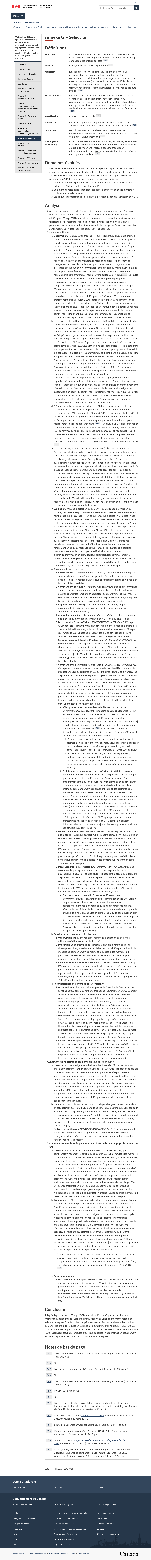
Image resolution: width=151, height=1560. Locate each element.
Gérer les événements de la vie (109, 1534)
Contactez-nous (19, 1487)
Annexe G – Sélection (26, 138)
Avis (73, 1553)
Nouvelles (58, 1487)
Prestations (17, 1534)
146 (111, 65)
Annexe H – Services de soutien (27, 144)
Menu (19, 15)
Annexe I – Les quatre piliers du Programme (27, 151)
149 (99, 115)
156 (98, 728)
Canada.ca (17, 22)
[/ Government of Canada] (32, 7)
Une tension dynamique (28, 74)
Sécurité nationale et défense (66, 1518)
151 (103, 136)
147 (81, 90)
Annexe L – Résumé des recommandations (27, 169)
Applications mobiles (37, 1553)
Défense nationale (31, 22)
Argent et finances (62, 1544)
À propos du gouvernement (108, 1504)
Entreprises (17, 1529)
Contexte (22, 64)
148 (73, 111)
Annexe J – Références (27, 158)
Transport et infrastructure (65, 1534)
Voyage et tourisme (20, 1523)
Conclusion (22, 84)
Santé (14, 1539)
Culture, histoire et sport (64, 1523)
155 (57, 444)
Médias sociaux (18, 1553)
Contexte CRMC (24, 69)
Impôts (15, 1544)
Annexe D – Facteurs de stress (27, 117)
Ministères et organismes (65, 1504)
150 (135, 125)
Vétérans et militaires (105, 1523)
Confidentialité (84, 1553)
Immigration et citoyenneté (23, 1518)
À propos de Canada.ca (58, 1553)
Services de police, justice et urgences (70, 1529)
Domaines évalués (25, 79)
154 (98, 423)
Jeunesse (100, 1529)
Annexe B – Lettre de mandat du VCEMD (26, 97)
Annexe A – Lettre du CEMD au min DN (26, 90)
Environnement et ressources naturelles (71, 1513)
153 (125, 274)
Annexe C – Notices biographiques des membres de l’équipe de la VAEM (28, 107)
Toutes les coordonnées (22, 1504)
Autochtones (102, 1518)
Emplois (100, 1487)
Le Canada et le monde (64, 1539)
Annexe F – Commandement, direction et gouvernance (28, 131)
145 (106, 60)
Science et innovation (105, 1513)
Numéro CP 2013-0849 (92, 1415)
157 (60, 1268)
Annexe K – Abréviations (28, 163)
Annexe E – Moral (25, 123)
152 (98, 153)
